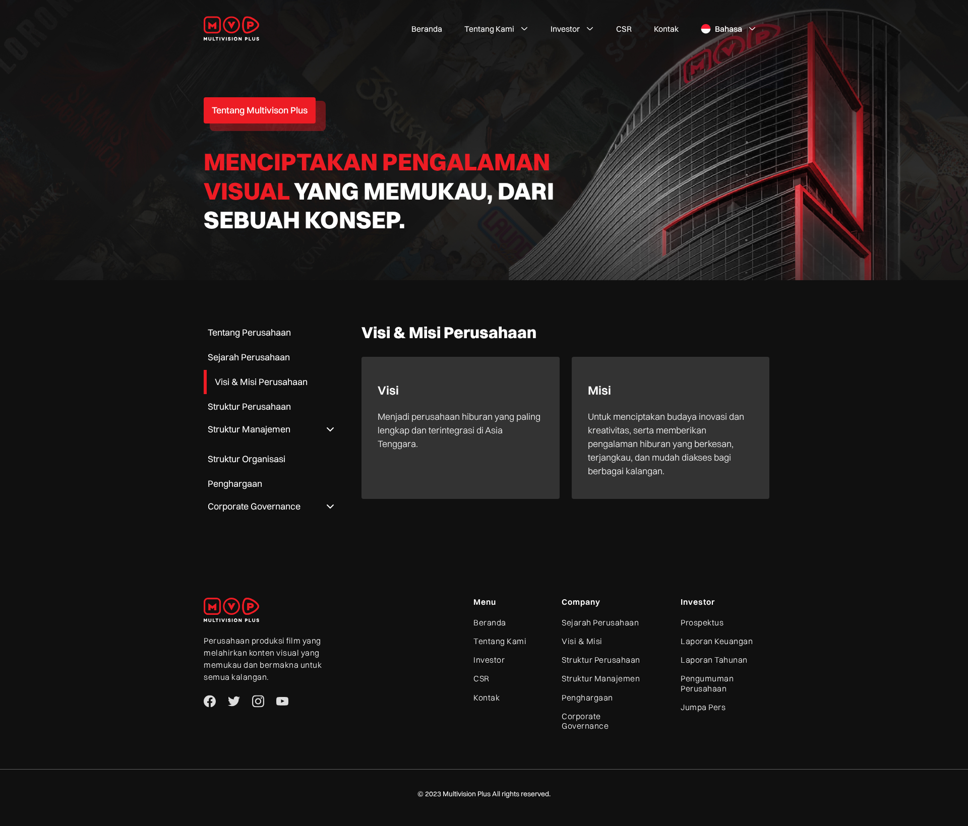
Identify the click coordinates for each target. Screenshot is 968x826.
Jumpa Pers (703, 707)
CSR (624, 29)
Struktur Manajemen (601, 678)
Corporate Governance (585, 721)
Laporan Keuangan (717, 641)
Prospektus (702, 622)
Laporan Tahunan (714, 660)
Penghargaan (587, 698)
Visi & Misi (582, 641)
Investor (489, 660)
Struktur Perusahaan (601, 660)
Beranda (426, 29)
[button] (496, 29)
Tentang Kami (499, 641)
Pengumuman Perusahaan (707, 683)
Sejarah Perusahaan (600, 622)
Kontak (666, 29)
